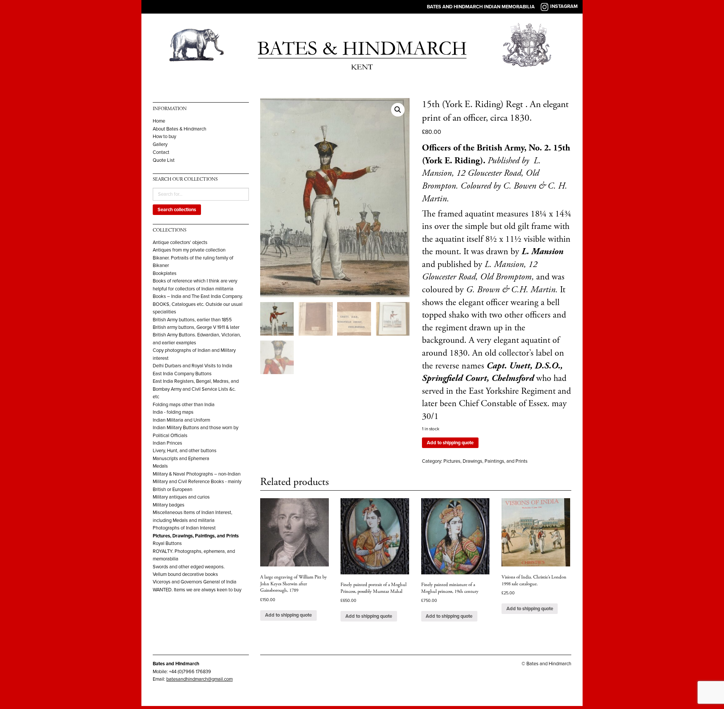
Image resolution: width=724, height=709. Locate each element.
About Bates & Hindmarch (179, 129)
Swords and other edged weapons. (189, 567)
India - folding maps (173, 412)
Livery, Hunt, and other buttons (184, 451)
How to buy (164, 137)
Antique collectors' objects (180, 242)
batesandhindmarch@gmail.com (199, 679)
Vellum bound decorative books (185, 574)
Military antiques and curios (181, 497)
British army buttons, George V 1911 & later (196, 327)
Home (159, 121)
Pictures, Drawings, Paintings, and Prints (196, 536)
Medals (160, 466)
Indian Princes (167, 443)
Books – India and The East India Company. (198, 296)
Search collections (177, 210)
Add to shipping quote (450, 443)
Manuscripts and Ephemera (181, 459)
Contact (161, 152)
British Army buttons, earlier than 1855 (192, 320)
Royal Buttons (167, 543)
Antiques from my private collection (189, 250)
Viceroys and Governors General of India (194, 582)
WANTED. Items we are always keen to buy (197, 590)
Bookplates (164, 273)
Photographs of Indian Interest (184, 528)
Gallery (160, 144)
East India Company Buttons (182, 374)
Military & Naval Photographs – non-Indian (197, 474)
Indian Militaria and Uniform (181, 420)
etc (156, 397)
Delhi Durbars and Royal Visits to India (192, 366)
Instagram (564, 6)
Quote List (164, 160)
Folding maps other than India (184, 405)
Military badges (168, 505)
